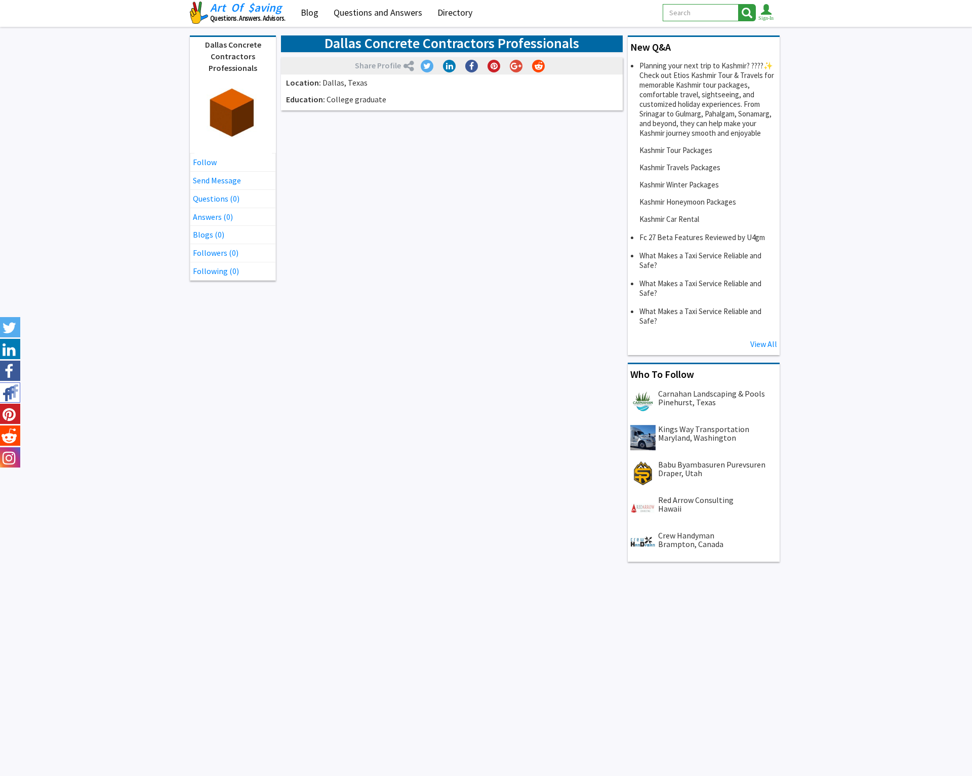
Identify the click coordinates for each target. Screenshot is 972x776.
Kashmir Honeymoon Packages (687, 202)
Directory (454, 12)
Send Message (217, 180)
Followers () (215, 253)
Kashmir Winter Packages (679, 184)
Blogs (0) (208, 234)
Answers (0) (213, 217)
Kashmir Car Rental (669, 219)
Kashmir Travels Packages (679, 167)
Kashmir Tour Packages (675, 150)
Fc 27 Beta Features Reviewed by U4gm (702, 237)
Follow (205, 162)
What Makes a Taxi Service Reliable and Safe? (700, 260)
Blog (309, 12)
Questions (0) (216, 198)
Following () (216, 271)
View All (763, 344)
